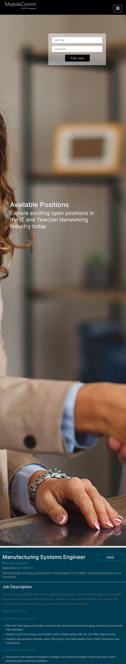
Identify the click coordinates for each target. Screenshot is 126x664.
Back (8, 552)
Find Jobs (77, 58)
